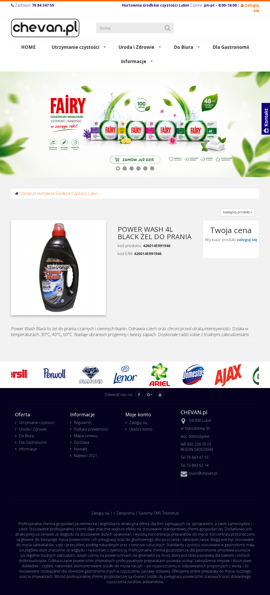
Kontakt (80, 448)
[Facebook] (139, 395)
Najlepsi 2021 (85, 455)
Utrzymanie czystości (75, 47)
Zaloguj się (138, 422)
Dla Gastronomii (231, 47)
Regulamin (82, 422)
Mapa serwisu (86, 435)
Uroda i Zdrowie (136, 47)
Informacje (133, 61)
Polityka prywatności (91, 429)
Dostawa (81, 442)
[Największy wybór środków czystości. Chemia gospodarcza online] (45, 27)
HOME (28, 47)
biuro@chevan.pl (203, 473)
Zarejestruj (125, 513)
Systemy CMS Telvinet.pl (158, 513)
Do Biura (183, 47)
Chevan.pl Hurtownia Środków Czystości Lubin (59, 193)
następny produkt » (237, 212)
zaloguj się (247, 239)
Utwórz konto (140, 429)
